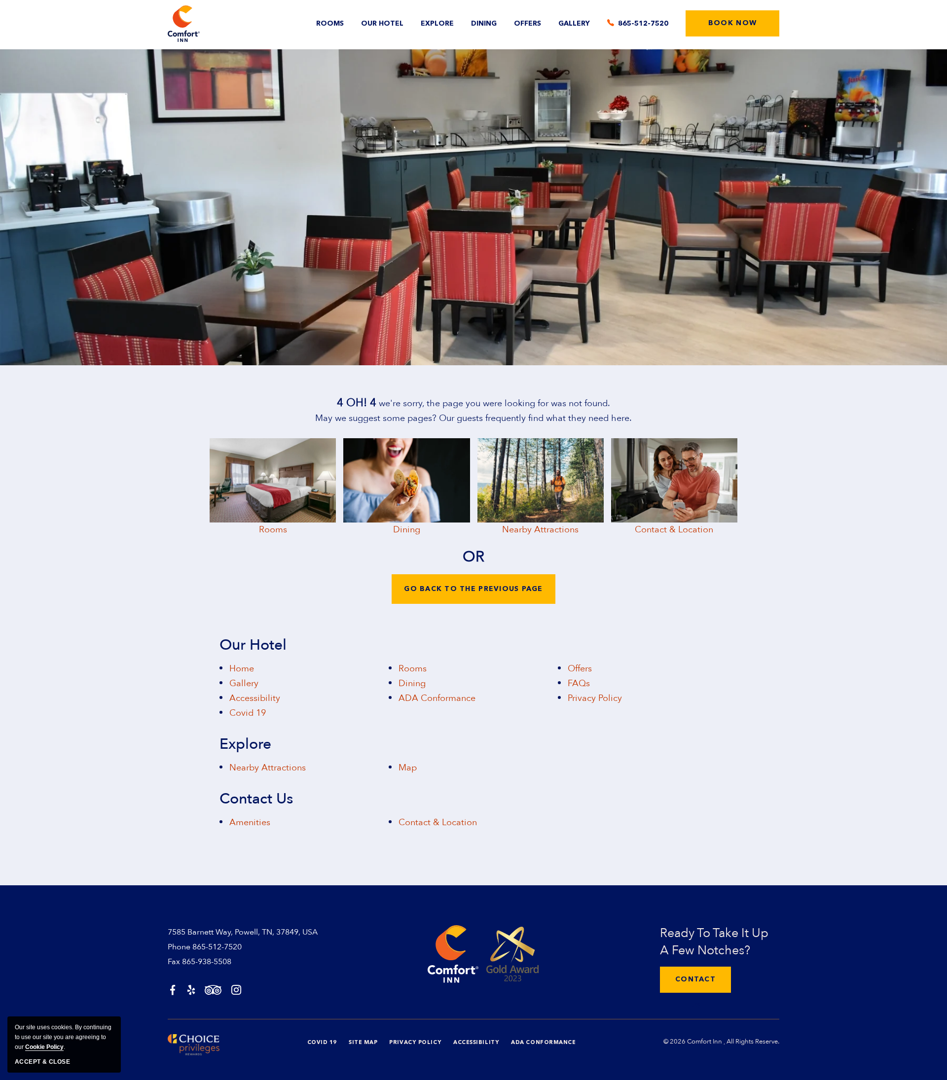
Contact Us (256, 799)
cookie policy (44, 1047)
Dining (484, 23)
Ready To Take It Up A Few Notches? (714, 942)
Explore (437, 23)
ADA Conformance (437, 698)
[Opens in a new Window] (173, 991)
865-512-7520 (217, 946)
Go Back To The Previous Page (473, 589)
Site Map (363, 1042)
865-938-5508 (206, 961)
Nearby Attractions (540, 529)
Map (408, 768)
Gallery (574, 23)
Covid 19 (247, 713)
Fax (174, 961)
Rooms (330, 23)
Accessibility (254, 698)
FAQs (579, 683)
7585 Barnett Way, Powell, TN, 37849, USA (243, 932)
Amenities (249, 822)
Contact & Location (674, 529)
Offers (527, 23)
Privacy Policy (595, 698)
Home (241, 668)
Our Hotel (382, 23)
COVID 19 (322, 1042)
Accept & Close (42, 1061)
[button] (732, 23)
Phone (179, 946)
